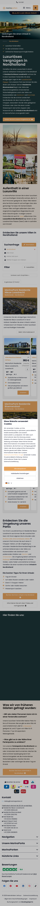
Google (21, 455)
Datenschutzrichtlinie (11, 455)
